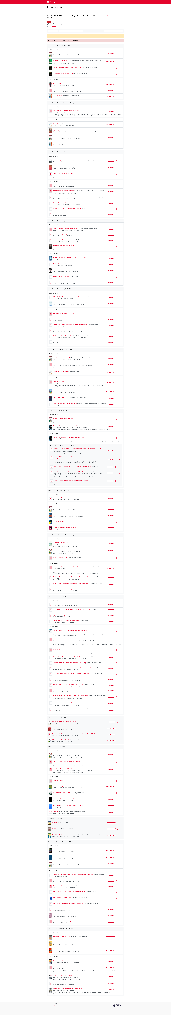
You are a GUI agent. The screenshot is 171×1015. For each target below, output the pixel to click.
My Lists (54, 10)
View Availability (110, 61)
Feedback (67, 10)
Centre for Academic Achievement (117, 2)
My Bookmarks (60, 10)
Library (107, 2)
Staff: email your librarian (52, 1005)
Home (49, 10)
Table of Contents (52, 31)
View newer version (118, 36)
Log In (72, 10)
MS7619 (54, 26)
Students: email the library (63, 1005)
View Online (111, 53)
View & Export (108, 16)
